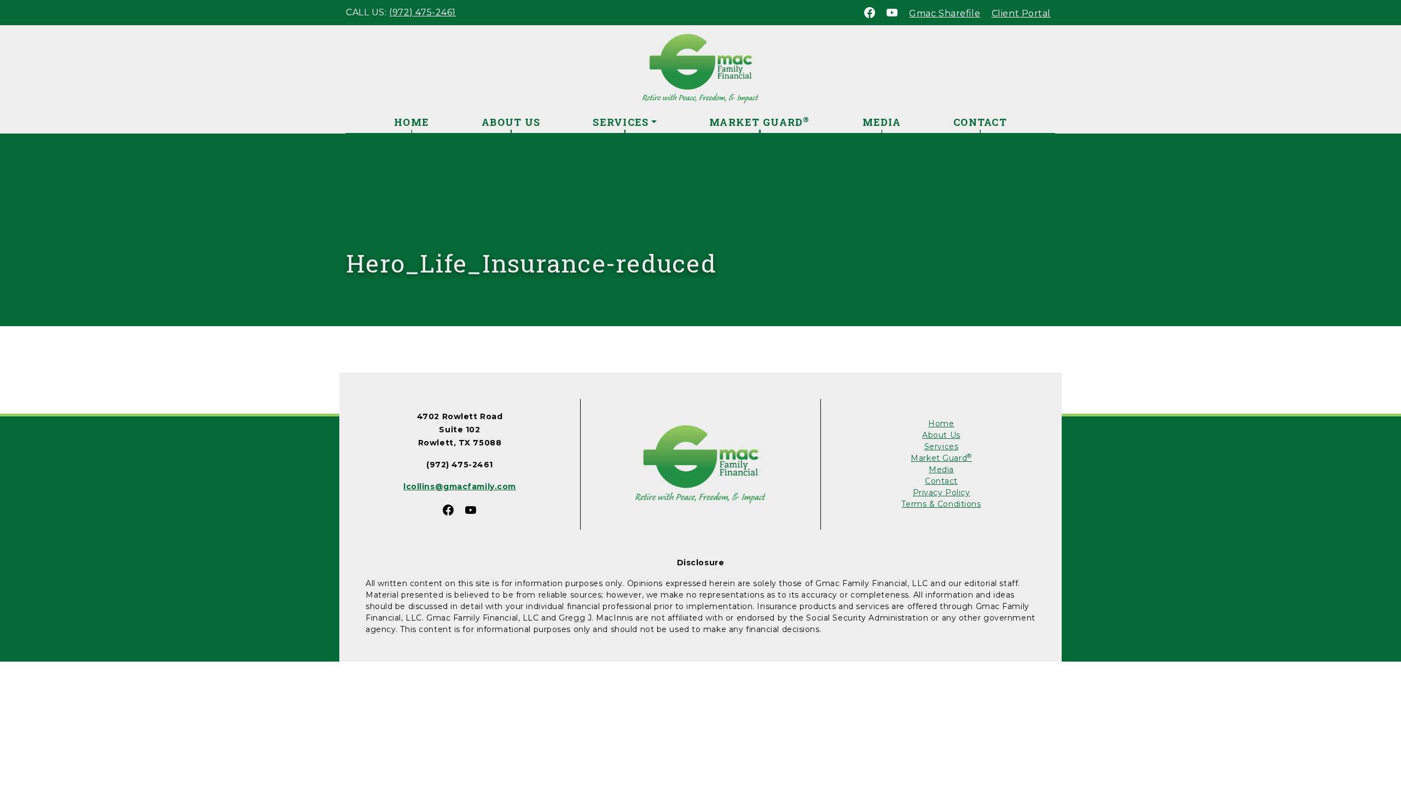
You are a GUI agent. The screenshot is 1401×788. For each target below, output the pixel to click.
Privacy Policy (941, 492)
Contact (980, 122)
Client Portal (1021, 13)
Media (881, 122)
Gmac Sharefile (944, 13)
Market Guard (759, 121)
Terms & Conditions (941, 504)
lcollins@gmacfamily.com (459, 486)
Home (411, 122)
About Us (511, 122)
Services (621, 122)
